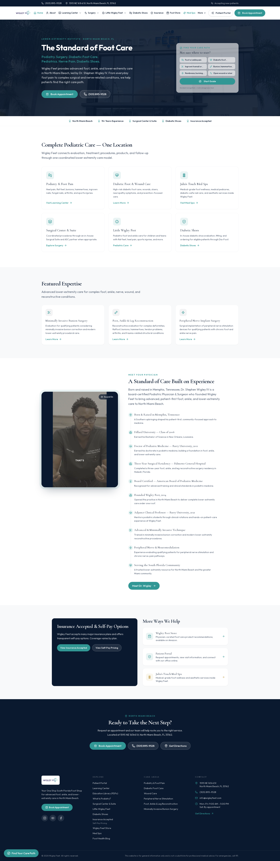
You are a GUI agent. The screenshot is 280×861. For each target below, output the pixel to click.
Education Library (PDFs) (105, 793)
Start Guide (210, 81)
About (53, 13)
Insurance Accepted (103, 819)
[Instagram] (44, 818)
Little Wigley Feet (114, 13)
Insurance (158, 13)
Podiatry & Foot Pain (154, 783)
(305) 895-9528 (53, 3)
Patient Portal (223, 13)
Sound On (108, 397)
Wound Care (150, 793)
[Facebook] (61, 818)
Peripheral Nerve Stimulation (158, 798)
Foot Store (175, 13)
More (200, 13)
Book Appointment (252, 13)
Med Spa (191, 13)
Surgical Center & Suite (104, 803)
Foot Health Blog (101, 838)
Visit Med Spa (187, 202)
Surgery (92, 13)
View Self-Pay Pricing (107, 647)
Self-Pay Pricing (100, 823)
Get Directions (178, 745)
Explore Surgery (54, 245)
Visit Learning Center (57, 202)
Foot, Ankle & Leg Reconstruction (161, 803)
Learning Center (70, 13)
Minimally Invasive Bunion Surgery (161, 809)
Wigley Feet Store (102, 828)
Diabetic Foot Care (153, 788)
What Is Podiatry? (102, 798)
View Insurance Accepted (73, 647)
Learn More (119, 202)
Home (40, 13)
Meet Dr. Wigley (141, 585)
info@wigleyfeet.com (210, 798)
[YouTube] (53, 818)
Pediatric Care (120, 245)
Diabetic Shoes (140, 13)
